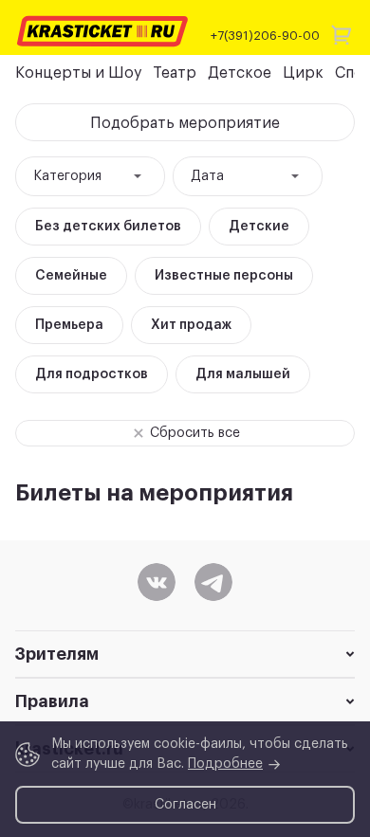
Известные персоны (224, 275)
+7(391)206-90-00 (265, 35)
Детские (259, 226)
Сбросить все (195, 433)
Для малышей (242, 374)
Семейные (71, 275)
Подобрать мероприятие (185, 123)
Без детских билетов (108, 226)
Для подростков (91, 374)
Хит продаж (191, 325)
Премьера (69, 325)
